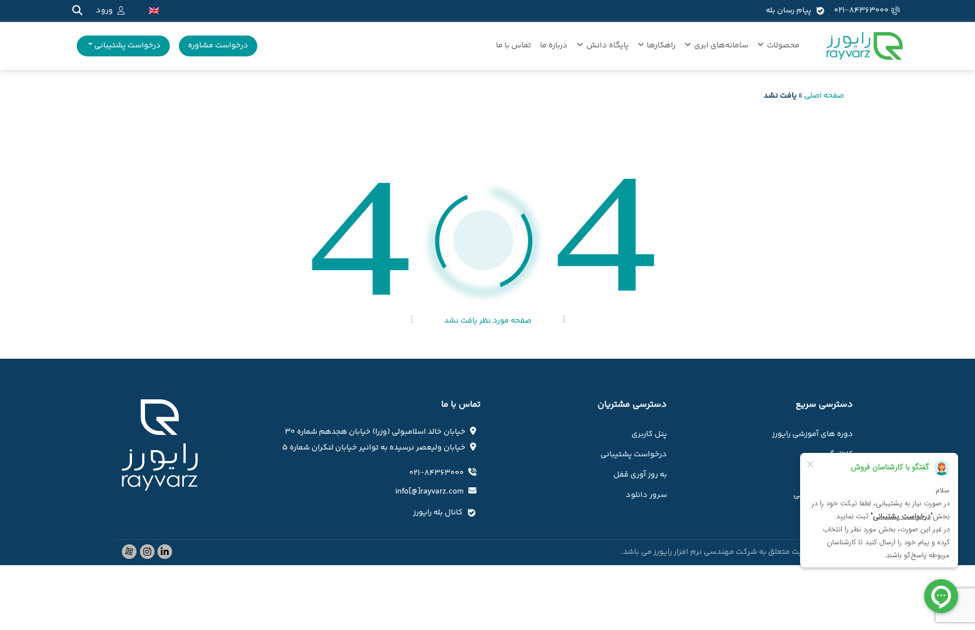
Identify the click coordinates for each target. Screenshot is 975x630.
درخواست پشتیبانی (633, 454)
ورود (104, 11)
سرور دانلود (646, 495)
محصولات (783, 45)
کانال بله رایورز (438, 512)
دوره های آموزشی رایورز (812, 434)
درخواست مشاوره (218, 45)
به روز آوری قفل (640, 475)
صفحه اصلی (824, 96)
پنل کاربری (649, 434)
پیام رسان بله (788, 11)
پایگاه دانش (607, 45)
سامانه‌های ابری (721, 45)
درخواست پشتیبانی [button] (127, 45)
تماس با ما (513, 45)
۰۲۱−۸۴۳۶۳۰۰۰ (861, 11)
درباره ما (554, 45)
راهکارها (661, 45)
